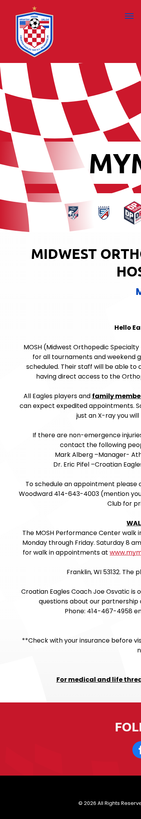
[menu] (129, 16)
